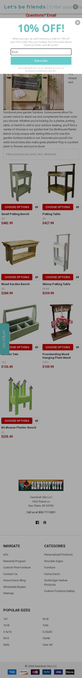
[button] (77, 22)
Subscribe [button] (40, 60)
